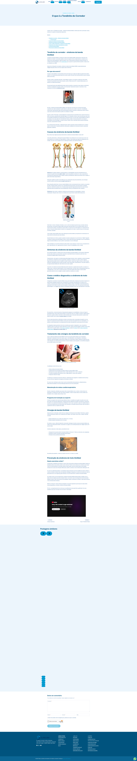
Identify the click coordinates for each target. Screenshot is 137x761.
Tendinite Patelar (77, 747)
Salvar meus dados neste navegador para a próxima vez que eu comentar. (62, 717)
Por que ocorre (53, 39)
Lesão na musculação (93, 745)
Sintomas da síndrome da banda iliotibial (56, 42)
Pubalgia (90, 747)
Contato (69, 3)
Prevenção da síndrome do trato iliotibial (56, 47)
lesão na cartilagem (66, 327)
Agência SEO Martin (66, 758)
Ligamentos (76, 744)
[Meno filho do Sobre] (52, 2)
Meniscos (75, 745)
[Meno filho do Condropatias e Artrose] (69, 2)
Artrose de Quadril (93, 750)
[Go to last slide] (43, 533)
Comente (50, 701)
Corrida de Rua (91, 739)
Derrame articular (78, 750)
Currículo (60, 739)
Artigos (79, 1)
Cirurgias (56, 1)
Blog (59, 745)
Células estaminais (51, 521)
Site (77, 714)
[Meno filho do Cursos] (83, 2)
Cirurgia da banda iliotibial (54, 46)
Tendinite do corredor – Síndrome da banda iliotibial (59, 38)
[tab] (43, 677)
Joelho (73, 13)
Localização (61, 742)
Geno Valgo (76, 740)
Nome (49, 714)
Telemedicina (88, 1)
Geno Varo (75, 742)
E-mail (63, 714)
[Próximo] (49, 533)
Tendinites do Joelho (67, 13)
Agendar (98, 2)
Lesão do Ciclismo (92, 742)
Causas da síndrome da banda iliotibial (56, 40)
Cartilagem (76, 739)
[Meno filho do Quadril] (64, 2)
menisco (75, 327)
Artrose (75, 737)
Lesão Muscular (92, 744)
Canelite (90, 737)
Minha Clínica (61, 740)
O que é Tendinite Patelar (85, 521)
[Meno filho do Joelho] (60, 2)
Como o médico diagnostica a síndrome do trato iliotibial (59, 43)
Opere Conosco (62, 744)
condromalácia (64, 61)
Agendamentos (62, 737)
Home (49, 1)
